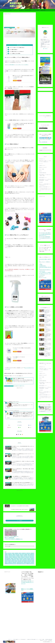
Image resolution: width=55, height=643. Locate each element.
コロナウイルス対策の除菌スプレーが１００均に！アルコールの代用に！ (17, 64)
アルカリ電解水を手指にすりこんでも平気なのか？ (16, 51)
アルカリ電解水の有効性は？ (13, 49)
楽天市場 (19, 80)
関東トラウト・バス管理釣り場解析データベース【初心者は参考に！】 (45, 184)
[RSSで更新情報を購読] (22, 434)
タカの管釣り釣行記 (42, 265)
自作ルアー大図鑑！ (41, 639)
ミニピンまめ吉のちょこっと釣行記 (45, 272)
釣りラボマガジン (42, 301)
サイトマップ (41, 163)
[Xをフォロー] (18, 434)
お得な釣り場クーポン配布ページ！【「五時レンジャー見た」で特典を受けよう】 (45, 161)
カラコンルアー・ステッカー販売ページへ (11, 536)
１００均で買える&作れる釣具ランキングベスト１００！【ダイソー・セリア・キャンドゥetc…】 (45, 189)
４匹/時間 (40, 264)
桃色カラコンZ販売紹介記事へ (10, 537)
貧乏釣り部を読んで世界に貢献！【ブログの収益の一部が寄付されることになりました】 (27, 582)
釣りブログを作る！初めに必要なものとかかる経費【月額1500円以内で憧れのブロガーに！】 (45, 234)
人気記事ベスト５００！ (42, 165)
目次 (19, 45)
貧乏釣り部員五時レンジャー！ (43, 177)
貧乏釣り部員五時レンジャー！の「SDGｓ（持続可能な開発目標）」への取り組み (45, 180)
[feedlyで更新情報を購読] (20, 434)
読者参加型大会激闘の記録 (42, 172)
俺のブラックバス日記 (42, 277)
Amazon (15, 80)
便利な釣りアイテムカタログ (43, 167)
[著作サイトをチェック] (17, 434)
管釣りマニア (41, 276)
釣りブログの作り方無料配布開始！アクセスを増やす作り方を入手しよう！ (45, 238)
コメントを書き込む (19, 520)
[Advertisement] (19, 20)
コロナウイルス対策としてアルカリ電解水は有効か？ (17, 47)
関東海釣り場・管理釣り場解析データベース (33, 639)
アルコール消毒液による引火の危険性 (14, 53)
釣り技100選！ (41, 182)
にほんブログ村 (7, 369)
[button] (30, 427)
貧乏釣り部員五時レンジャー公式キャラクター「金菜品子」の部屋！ (45, 175)
